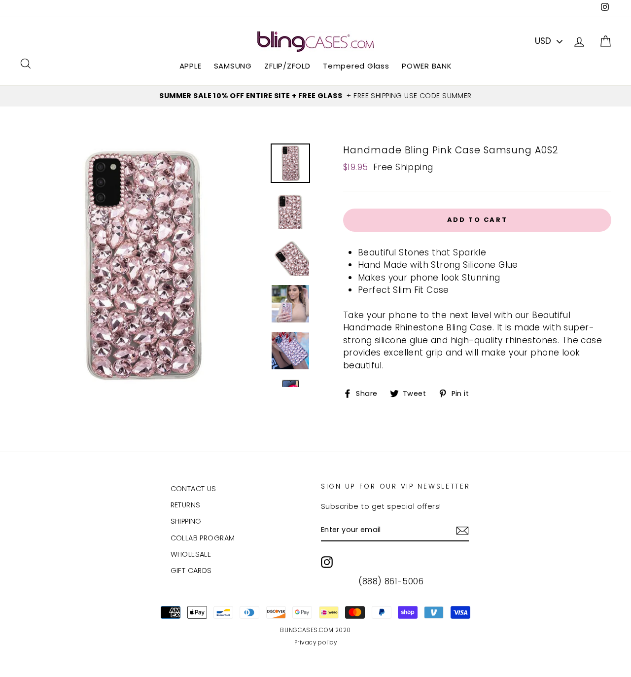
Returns (186, 505)
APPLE (190, 66)
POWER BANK (427, 66)
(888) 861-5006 (390, 581)
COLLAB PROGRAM (203, 538)
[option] (315, 96)
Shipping (186, 521)
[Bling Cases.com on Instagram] (327, 562)
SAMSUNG (233, 66)
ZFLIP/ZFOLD (287, 66)
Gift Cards (191, 570)
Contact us (193, 489)
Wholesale (191, 554)
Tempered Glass (356, 66)
